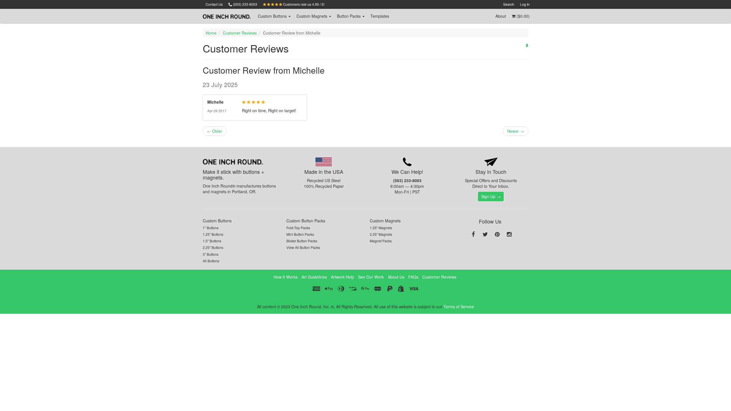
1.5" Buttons (212, 240)
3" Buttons (210, 254)
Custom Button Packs (305, 220)
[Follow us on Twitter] (485, 235)
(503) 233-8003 (244, 4)
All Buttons (211, 260)
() (522, 16)
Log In (525, 4)
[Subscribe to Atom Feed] (527, 45)
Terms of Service (458, 306)
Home (211, 33)
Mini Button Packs (300, 234)
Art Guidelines (314, 277)
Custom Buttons (217, 220)
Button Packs (349, 16)
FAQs (413, 277)
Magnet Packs (381, 240)
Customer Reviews (240, 33)
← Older (214, 131)
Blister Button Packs (301, 240)
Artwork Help (342, 277)
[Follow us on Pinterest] (497, 235)
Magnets (312, 16)
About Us (396, 277)
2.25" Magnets (381, 234)
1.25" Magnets (381, 227)
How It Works (286, 277)
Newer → (515, 131)
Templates (379, 16)
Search (508, 4)
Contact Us (214, 4)
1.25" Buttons (213, 234)
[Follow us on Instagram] (509, 235)
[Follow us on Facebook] (473, 235)
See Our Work (371, 277)
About (500, 16)
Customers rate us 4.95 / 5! (303, 4)
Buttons (273, 16)
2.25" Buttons (213, 247)
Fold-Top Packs (298, 227)
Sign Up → (491, 196)
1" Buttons (210, 227)
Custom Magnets (385, 220)
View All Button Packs (303, 247)
